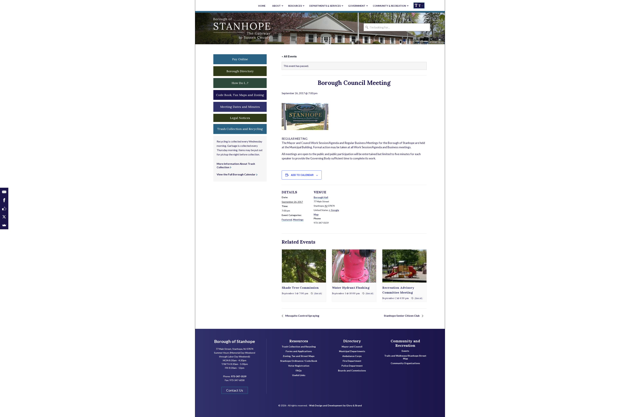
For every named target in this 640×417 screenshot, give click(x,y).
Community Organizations (405, 363)
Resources (298, 341)
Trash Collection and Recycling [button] (240, 129)
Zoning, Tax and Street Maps (298, 356)
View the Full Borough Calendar (236, 174)
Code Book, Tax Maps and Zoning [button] (240, 95)
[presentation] (304, 266)
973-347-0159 (238, 376)
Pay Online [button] (240, 59)
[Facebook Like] (4, 208)
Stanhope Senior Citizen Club (402, 315)
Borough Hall (321, 197)
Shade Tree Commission (300, 288)
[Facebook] (4, 200)
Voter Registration (298, 365)
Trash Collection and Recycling (299, 346)
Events (405, 351)
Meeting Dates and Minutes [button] (240, 107)
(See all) (318, 293)
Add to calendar (302, 175)
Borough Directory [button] (240, 71)
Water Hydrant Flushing (351, 288)
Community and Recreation (405, 343)
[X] (4, 217)
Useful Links (298, 375)
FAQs (299, 370)
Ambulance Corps (352, 356)
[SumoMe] (4, 225)
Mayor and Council (352, 346)
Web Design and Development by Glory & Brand (335, 405)
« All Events (289, 56)
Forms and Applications (299, 351)
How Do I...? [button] (240, 83)
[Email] (4, 192)
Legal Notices (240, 118)
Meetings (298, 219)
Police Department (352, 365)
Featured (287, 219)
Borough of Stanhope (220, 28)
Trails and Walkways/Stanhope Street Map (405, 357)
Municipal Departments (352, 351)
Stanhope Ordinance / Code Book (298, 361)
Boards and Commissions (352, 370)
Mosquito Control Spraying (302, 315)
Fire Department (352, 361)
